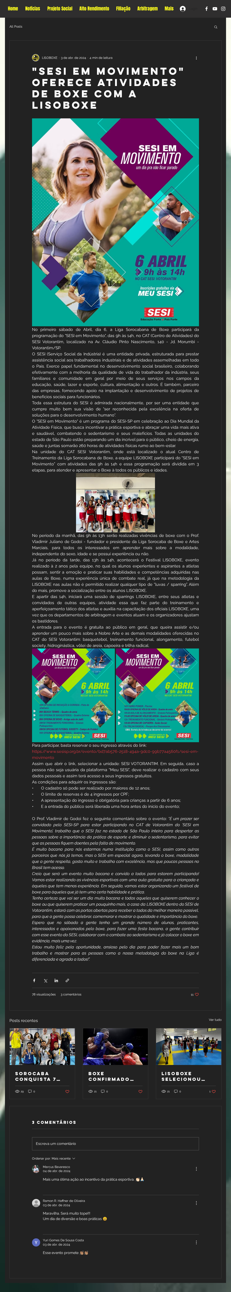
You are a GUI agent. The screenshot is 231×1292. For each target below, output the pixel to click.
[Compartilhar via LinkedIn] (56, 980)
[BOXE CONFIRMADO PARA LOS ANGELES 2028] (115, 1046)
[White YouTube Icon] (215, 9)
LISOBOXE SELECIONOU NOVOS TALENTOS (181, 1076)
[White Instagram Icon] (223, 9)
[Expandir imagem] (73, 695)
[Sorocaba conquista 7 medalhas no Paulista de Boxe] (42, 1046)
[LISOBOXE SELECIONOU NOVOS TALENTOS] (188, 1046)
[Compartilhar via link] (67, 980)
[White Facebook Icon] (206, 9)
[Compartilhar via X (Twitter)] (45, 980)
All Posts (15, 26)
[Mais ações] (196, 57)
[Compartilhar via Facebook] (34, 980)
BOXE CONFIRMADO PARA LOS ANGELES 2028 (111, 1076)
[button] (216, 27)
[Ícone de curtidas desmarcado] (46, 1188)
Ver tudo (215, 1020)
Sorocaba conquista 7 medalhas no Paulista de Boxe (37, 1076)
